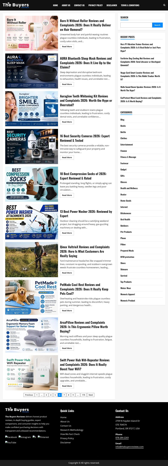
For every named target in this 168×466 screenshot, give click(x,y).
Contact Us (79, 5)
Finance (123, 150)
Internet (124, 206)
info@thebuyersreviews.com (130, 446)
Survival (123, 275)
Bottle (123, 132)
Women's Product (127, 300)
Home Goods (125, 200)
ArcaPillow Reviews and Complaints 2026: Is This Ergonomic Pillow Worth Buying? (31, 335)
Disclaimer (112, 5)
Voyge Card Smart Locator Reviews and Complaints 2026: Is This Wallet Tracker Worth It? (140, 76)
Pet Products (126, 231)
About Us (66, 5)
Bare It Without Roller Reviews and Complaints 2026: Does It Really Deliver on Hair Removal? (31, 33)
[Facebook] (11, 437)
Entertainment (126, 144)
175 (83, 395)
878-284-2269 (122, 437)
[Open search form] (164, 5)
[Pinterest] (43, 437)
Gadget (123, 169)
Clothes (123, 138)
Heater (123, 194)
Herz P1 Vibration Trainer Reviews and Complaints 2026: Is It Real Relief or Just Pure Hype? (140, 47)
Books (123, 125)
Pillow (123, 244)
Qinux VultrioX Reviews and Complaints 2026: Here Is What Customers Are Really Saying (31, 259)
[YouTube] (10, 442)
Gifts (122, 175)
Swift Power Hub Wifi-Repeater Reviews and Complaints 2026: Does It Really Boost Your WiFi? (31, 372)
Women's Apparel (127, 294)
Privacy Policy (95, 5)
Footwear (124, 163)
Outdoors (124, 225)
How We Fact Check (70, 434)
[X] (34, 437)
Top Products (126, 281)
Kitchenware (125, 213)
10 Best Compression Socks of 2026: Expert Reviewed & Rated (31, 184)
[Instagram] (25, 437)
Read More (68, 47)
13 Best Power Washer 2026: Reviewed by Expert (31, 221)
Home (55, 5)
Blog (122, 119)
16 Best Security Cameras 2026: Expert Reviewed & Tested (31, 146)
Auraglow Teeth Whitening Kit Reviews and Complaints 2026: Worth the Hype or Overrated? (31, 108)
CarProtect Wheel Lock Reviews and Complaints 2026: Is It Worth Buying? (140, 99)
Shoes (123, 263)
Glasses (123, 182)
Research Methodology (71, 429)
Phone (123, 238)
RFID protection (127, 256)
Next (91, 395)
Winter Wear (125, 288)
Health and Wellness (129, 188)
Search (124, 17)
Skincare (124, 269)
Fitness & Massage (128, 157)
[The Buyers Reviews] (17, 410)
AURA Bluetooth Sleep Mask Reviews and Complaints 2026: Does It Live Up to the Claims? (31, 71)
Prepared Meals (127, 250)
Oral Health (125, 219)
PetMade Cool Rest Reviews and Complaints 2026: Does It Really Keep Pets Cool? (31, 297)
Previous (29, 395)
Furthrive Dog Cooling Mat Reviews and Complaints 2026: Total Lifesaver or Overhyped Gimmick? (140, 62)
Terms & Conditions (130, 5)
